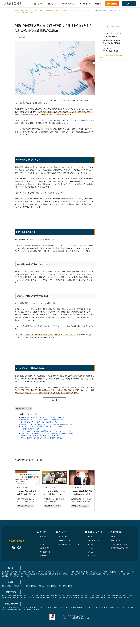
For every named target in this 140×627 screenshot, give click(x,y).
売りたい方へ (39, 4)
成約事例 (97, 4)
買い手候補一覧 (45, 552)
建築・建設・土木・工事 (16, 574)
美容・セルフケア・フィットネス (112, 574)
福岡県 (86, 597)
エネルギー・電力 (130, 572)
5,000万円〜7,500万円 (115, 607)
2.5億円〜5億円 (16, 609)
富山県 (86, 595)
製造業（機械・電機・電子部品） (59, 574)
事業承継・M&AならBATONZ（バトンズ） (26, 10)
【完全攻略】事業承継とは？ (30, 429)
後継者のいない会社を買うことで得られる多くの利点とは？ (40, 435)
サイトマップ (92, 556)
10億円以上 (36, 609)
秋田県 (25, 595)
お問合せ (90, 552)
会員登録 (43, 536)
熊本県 (103, 597)
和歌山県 (31, 597)
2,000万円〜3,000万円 (86, 607)
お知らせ (90, 548)
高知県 (81, 597)
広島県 (54, 597)
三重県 (130, 595)
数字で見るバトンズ (94, 540)
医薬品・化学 (26, 572)
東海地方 (34, 586)
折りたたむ (115, 26)
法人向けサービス (18, 576)
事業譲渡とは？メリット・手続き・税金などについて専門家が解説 (42, 419)
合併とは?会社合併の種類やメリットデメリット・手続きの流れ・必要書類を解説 (47, 433)
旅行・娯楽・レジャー (96, 572)
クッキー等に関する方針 (119, 544)
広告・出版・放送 (118, 572)
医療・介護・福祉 (16, 572)
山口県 (59, 597)
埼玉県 (58, 595)
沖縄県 (126, 597)
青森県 (9, 595)
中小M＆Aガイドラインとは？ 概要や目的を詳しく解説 (39, 422)
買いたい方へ (53, 4)
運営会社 (90, 536)
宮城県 (20, 595)
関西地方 (41, 586)
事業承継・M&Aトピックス (83, 10)
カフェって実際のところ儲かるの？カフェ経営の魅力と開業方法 (41, 438)
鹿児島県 (119, 597)
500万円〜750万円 (46, 607)
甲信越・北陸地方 (26, 586)
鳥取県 (38, 597)
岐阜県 (114, 595)
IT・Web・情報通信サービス (47, 572)
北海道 (4, 586)
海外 (70, 586)
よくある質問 (63, 536)
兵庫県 (20, 597)
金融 (110, 572)
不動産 (105, 572)
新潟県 (81, 595)
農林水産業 (5, 574)
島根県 (43, 597)
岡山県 (48, 597)
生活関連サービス (7, 576)
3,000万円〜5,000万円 (101, 607)
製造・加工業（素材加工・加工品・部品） (37, 574)
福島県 (36, 595)
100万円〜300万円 (21, 607)
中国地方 (48, 586)
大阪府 (15, 597)
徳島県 (65, 597)
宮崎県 (114, 597)
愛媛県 (76, 597)
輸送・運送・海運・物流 (77, 574)
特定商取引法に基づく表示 (119, 548)
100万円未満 (11, 607)
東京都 (69, 595)
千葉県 (63, 595)
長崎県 (97, 597)
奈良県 (25, 597)
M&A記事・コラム (67, 10)
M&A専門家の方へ (69, 4)
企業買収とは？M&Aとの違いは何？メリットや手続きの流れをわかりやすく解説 (47, 424)
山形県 (31, 595)
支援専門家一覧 (45, 556)
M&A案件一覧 (85, 4)
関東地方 (16, 586)
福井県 (97, 595)
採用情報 (90, 544)
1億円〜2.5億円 (6, 609)
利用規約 (114, 536)
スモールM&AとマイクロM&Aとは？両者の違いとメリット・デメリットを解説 (46, 431)
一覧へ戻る (54, 400)
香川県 (70, 597)
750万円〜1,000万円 (58, 607)
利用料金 (43, 544)
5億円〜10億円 (27, 609)
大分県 (108, 597)
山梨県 (103, 595)
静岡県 (119, 595)
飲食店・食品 (5, 572)
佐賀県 (92, 597)
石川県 (92, 595)
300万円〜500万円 (33, 607)
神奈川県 (75, 595)
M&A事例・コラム (65, 540)
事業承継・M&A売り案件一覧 (50, 10)
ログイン (43, 540)
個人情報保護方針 (117, 540)
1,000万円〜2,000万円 (72, 607)
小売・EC (34, 572)
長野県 (108, 595)
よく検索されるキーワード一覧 (69, 544)
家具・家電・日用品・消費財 (80, 572)
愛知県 (124, 595)
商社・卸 (88, 574)
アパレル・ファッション (63, 572)
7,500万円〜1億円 (128, 607)
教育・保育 (126, 574)
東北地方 (9, 586)
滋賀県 (4, 597)
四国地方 (54, 586)
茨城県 (42, 595)
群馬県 (53, 595)
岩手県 (15, 595)
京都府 (9, 597)
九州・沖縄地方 (63, 586)
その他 (27, 576)
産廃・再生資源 (96, 574)
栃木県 (47, 595)
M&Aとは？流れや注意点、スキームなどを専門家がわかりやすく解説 (43, 417)
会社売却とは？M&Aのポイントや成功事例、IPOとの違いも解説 (41, 426)
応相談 (4, 607)
